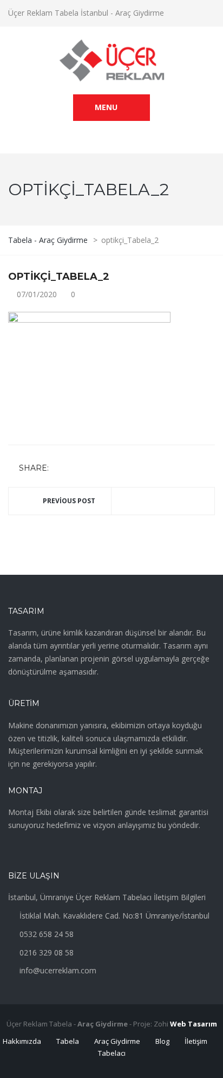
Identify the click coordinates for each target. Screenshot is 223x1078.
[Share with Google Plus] (90, 468)
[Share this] (59, 468)
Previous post (69, 500)
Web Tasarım (193, 1024)
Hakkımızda (22, 1041)
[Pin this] (106, 468)
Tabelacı (112, 1053)
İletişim (196, 1041)
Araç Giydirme (117, 1041)
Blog (162, 1041)
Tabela (67, 1041)
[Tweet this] (74, 468)
